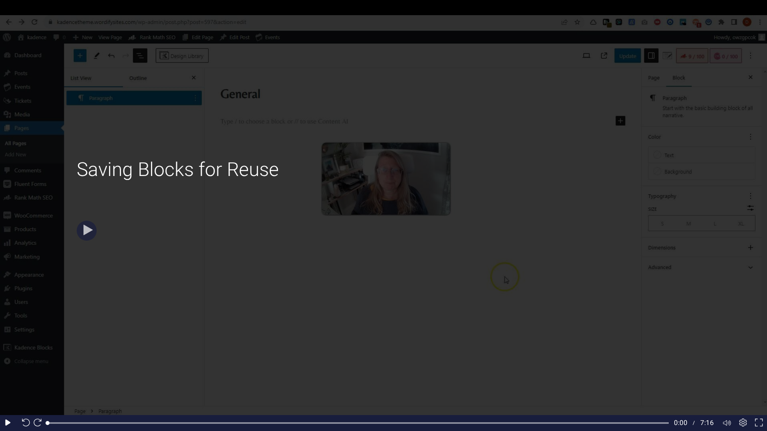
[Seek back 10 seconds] (24, 423)
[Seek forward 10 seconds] (40, 423)
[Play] (87, 231)
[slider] (358, 423)
